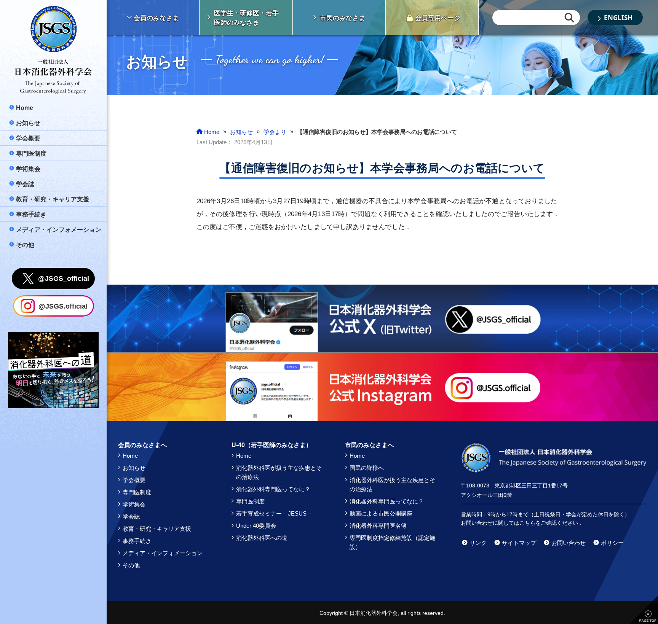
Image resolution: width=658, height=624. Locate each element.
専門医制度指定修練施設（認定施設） (392, 542)
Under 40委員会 (256, 525)
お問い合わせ (568, 543)
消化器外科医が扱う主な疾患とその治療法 (279, 472)
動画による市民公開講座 (381, 513)
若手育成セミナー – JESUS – (273, 513)
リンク (478, 543)
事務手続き (137, 541)
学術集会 (134, 504)
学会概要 (134, 480)
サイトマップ (519, 543)
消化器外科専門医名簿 (378, 525)
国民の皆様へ (367, 468)
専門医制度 (137, 492)
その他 (131, 565)
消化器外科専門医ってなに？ (273, 489)
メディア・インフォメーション (163, 553)
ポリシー (612, 543)
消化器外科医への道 (261, 538)
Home (130, 455)
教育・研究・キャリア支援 (157, 528)
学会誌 (131, 516)
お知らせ (134, 468)
